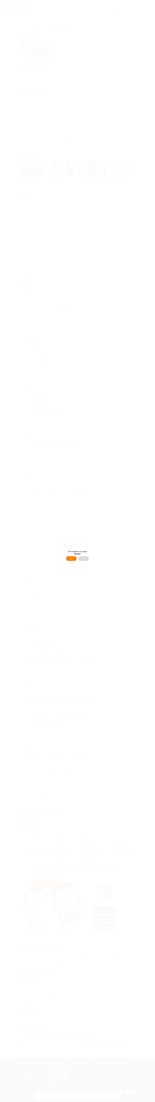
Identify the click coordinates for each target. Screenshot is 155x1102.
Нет (83, 558)
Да (71, 558)
